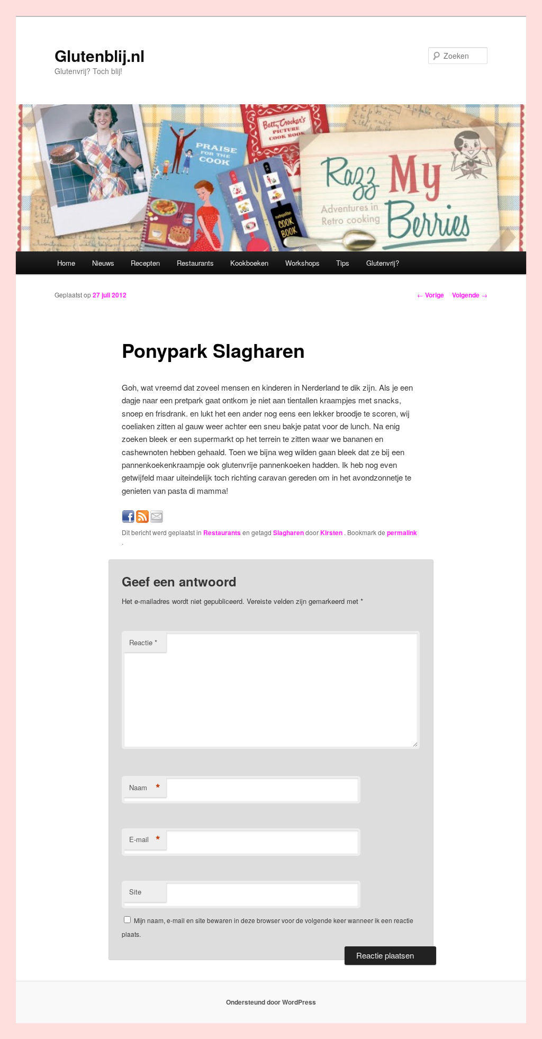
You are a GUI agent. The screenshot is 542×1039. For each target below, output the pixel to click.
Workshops (302, 263)
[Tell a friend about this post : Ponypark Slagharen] (156, 519)
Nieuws (103, 263)
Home (66, 263)
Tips (342, 263)
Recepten (145, 263)
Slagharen (288, 532)
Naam (144, 787)
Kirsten (332, 532)
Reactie (143, 642)
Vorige (430, 295)
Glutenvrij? (382, 263)
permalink (402, 532)
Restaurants (195, 263)
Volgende (469, 295)
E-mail (144, 839)
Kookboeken (249, 263)
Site (135, 892)
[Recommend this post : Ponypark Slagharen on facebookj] (128, 519)
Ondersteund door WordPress (271, 1002)
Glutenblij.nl (99, 55)
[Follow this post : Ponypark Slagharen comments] (142, 519)
